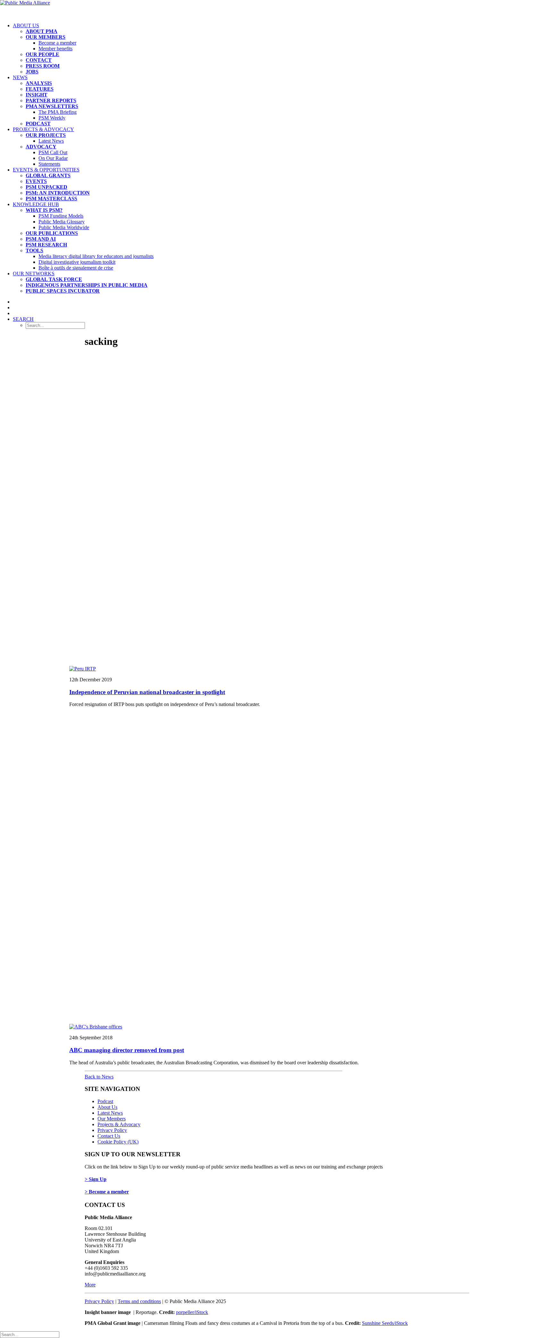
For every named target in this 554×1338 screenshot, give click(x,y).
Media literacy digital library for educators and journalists (96, 256)
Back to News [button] (99, 1076)
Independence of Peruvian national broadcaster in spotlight (147, 692)
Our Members (111, 1118)
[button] (23, 319)
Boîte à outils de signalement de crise (75, 267)
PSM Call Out (52, 152)
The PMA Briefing (57, 112)
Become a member (57, 43)
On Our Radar (53, 158)
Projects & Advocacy (43, 129)
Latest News (51, 141)
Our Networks (34, 273)
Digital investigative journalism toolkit (76, 262)
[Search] (29, 1334)
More (90, 1284)
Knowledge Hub (36, 204)
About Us (26, 25)
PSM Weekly (51, 118)
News (20, 77)
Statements (49, 164)
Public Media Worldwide (63, 227)
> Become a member (107, 1191)
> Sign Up (95, 1179)
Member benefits (55, 48)
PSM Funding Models (60, 216)
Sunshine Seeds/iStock (385, 1323)
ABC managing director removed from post (126, 1050)
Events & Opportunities (46, 169)
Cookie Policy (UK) (117, 1141)
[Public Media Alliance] (277, 9)
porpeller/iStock (192, 1312)
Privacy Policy (112, 1130)
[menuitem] (283, 49)
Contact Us (108, 1136)
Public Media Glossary (61, 221)
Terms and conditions (139, 1301)
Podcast (105, 1101)
